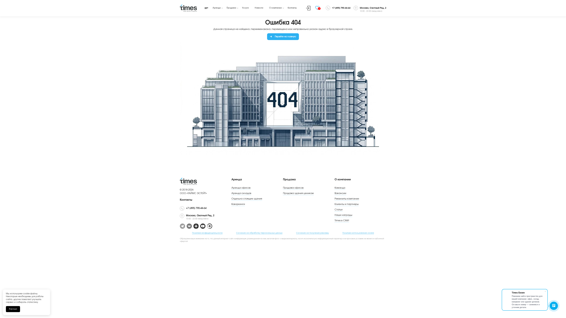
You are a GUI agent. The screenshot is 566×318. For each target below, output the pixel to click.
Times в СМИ (342, 220)
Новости (259, 8)
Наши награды (343, 215)
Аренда (217, 8)
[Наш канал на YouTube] (202, 226)
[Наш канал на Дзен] (196, 226)
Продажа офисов (293, 188)
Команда (340, 188)
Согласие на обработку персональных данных (259, 233)
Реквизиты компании (347, 199)
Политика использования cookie (358, 233)
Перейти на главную (285, 37)
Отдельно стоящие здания (246, 199)
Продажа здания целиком (298, 193)
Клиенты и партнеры (347, 204)
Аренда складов (241, 193)
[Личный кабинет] (308, 8)
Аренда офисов (241, 188)
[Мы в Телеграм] (182, 226)
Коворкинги (238, 204)
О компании (275, 8)
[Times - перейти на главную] (188, 8)
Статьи (339, 209)
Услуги (245, 8)
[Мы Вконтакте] (189, 226)
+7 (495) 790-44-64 (341, 8)
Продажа (231, 8)
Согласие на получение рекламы (312, 233)
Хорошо (13, 309)
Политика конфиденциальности (207, 233)
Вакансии (340, 193)
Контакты (292, 8)
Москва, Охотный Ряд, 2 (373, 8)
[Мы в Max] (209, 226)
